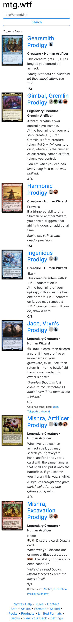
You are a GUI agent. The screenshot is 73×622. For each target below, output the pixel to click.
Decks (16, 618)
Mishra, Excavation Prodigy (41, 510)
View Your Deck (35, 618)
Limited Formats (50, 613)
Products (28, 613)
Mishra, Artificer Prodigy (48, 421)
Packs (13, 613)
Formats (40, 609)
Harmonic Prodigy (40, 189)
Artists (26, 609)
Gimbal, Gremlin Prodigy (48, 99)
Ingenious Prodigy (40, 256)
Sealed (55, 609)
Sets (14, 609)
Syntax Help (23, 604)
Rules (40, 604)
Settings (57, 618)
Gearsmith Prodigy (40, 41)
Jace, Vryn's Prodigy (43, 327)
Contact (53, 604)
